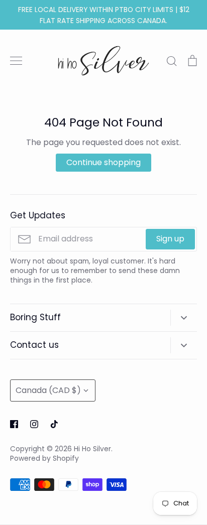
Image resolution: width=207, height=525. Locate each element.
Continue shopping (103, 162)
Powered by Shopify (44, 458)
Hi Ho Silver (92, 449)
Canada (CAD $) (48, 390)
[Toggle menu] (16, 60)
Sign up (170, 238)
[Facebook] (14, 424)
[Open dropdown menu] (183, 318)
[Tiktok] (54, 424)
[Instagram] (34, 424)
